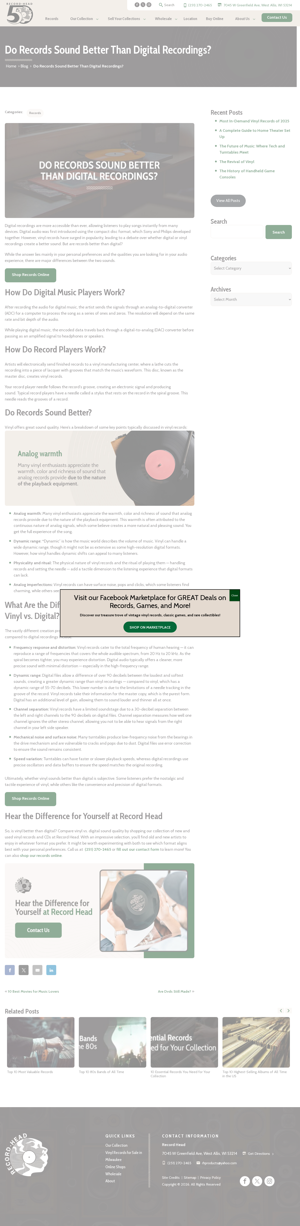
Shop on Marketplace (150, 627)
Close (234, 595)
